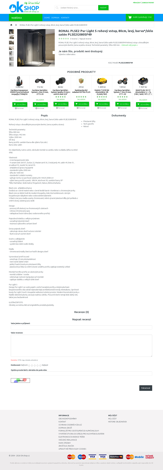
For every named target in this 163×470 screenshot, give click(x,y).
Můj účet (112, 419)
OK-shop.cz (25, 456)
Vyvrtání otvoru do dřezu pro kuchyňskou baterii (81, 434)
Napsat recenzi (85, 39)
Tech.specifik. (88, 124)
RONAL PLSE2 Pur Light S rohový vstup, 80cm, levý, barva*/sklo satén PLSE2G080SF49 (53, 25)
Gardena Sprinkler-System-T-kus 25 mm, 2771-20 (122, 92)
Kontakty (65, 18)
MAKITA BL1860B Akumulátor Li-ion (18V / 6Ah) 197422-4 (143, 92)
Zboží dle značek (66, 446)
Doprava (55, 18)
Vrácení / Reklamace (68, 440)
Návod (86, 126)
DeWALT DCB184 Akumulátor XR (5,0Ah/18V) (102, 92)
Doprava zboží (65, 428)
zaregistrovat (148, 2)
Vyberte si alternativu (81, 52)
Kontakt (62, 422)
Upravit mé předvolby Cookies (72, 449)
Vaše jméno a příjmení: (20, 323)
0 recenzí (73, 39)
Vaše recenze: (17, 333)
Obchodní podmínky (68, 419)
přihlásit (137, 2)
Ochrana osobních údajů (70, 425)
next (150, 92)
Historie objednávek (117, 422)
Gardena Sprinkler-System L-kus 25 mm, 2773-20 (40, 92)
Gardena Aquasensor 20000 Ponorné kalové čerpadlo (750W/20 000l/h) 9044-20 (19, 93)
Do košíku (21, 104)
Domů (47, 18)
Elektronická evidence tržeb (72, 437)
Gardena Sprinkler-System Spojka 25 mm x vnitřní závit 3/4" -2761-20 (60, 93)
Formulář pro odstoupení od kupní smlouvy (79, 431)
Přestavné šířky (89, 121)
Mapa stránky (65, 443)
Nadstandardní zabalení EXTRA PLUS (81, 91)
